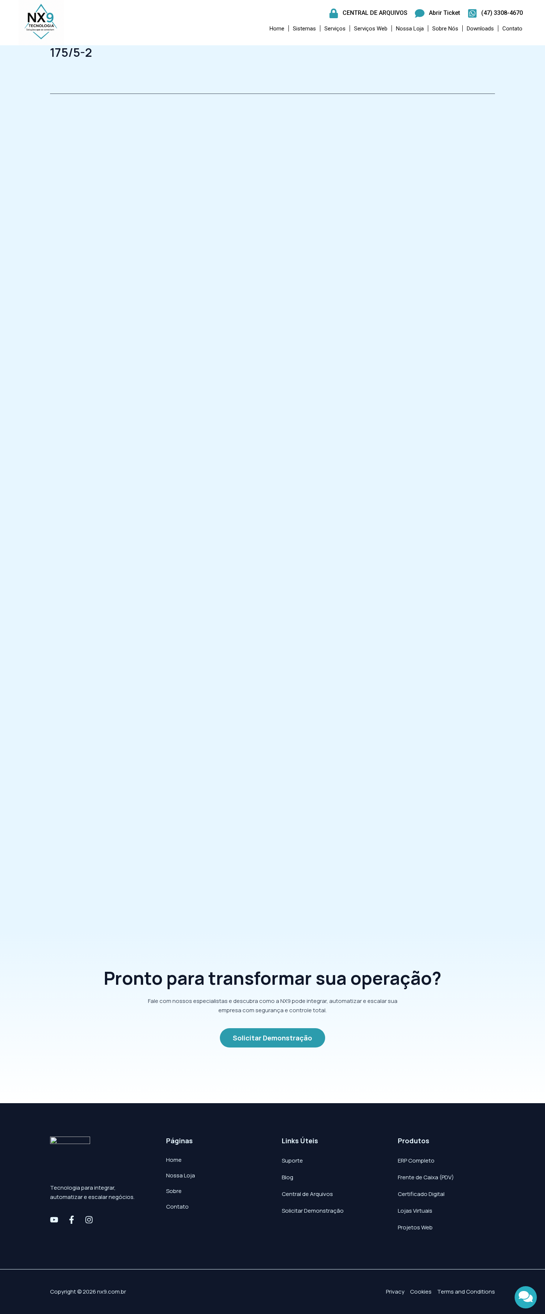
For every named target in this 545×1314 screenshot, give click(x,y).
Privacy (395, 1291)
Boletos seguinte (468, 109)
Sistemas (304, 28)
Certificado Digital (421, 1194)
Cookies (421, 1291)
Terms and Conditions (466, 1291)
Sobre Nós (445, 28)
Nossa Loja (410, 28)
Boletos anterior (75, 109)
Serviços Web (370, 28)
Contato (512, 28)
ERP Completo (416, 1160)
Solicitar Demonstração (313, 1211)
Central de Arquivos (307, 1194)
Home (277, 28)
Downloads (480, 28)
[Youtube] (54, 1220)
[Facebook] (71, 1220)
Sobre (174, 1191)
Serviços (335, 28)
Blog (287, 1177)
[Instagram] (89, 1220)
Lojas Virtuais (415, 1211)
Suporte (292, 1160)
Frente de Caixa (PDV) (426, 1177)
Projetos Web (415, 1227)
